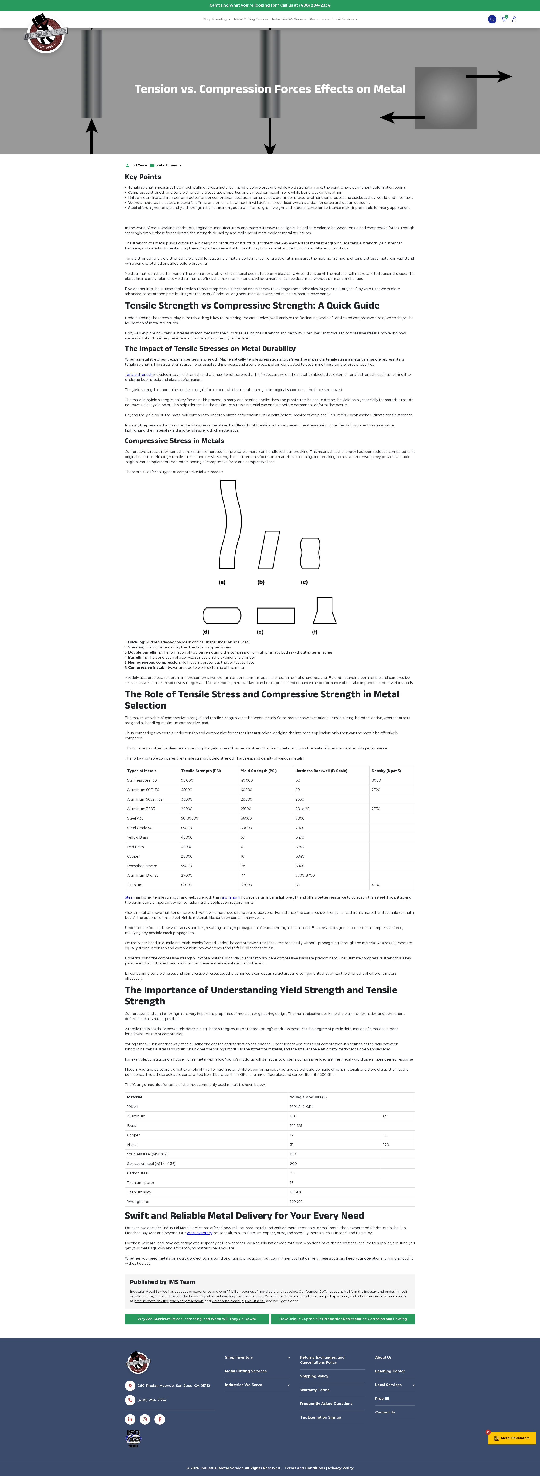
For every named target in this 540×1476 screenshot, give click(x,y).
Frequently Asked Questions (326, 1404)
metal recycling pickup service (323, 1296)
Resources (318, 19)
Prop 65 (382, 1399)
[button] (512, 1438)
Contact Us (385, 1412)
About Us (383, 1357)
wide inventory (199, 1233)
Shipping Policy (314, 1376)
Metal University (169, 165)
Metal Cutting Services (251, 19)
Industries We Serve (287, 19)
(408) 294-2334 (315, 5)
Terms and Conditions (305, 1468)
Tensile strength (139, 375)
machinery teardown (186, 1301)
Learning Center (390, 1371)
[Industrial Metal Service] (46, 36)
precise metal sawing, (151, 1301)
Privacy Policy (341, 1468)
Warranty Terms (314, 1390)
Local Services (343, 19)
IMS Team (139, 165)
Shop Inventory (215, 19)
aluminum (231, 897)
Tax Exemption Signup (320, 1417)
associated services (381, 1296)
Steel (129, 897)
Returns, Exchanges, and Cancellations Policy (322, 1359)
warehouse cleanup (228, 1301)
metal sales (289, 1296)
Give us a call (255, 1301)
